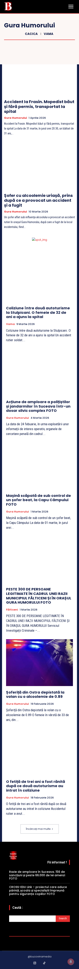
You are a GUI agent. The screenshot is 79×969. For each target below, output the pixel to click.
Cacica (31, 34)
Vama (48, 34)
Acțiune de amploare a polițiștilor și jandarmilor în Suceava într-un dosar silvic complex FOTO (38, 406)
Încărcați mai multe (38, 829)
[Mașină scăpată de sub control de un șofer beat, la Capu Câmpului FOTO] (39, 465)
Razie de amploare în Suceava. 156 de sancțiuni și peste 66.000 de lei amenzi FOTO (37, 875)
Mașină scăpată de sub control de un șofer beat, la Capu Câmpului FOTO (38, 500)
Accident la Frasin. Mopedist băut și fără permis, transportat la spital (39, 106)
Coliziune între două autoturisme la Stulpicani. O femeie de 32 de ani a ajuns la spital (38, 312)
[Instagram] (35, 963)
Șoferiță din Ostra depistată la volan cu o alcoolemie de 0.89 (35, 694)
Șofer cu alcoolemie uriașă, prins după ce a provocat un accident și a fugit (38, 200)
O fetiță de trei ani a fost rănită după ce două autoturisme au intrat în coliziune (35, 786)
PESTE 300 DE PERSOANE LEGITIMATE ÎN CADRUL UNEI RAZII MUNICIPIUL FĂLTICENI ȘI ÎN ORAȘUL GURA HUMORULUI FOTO (38, 596)
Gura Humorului (15, 118)
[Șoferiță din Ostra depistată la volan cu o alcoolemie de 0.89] (39, 662)
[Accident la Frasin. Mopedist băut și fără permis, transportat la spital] (39, 72)
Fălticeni (12, 609)
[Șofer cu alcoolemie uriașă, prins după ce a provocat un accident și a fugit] (39, 166)
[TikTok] (44, 963)
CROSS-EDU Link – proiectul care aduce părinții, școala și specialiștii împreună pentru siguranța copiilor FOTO (38, 890)
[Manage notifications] (70, 961)
